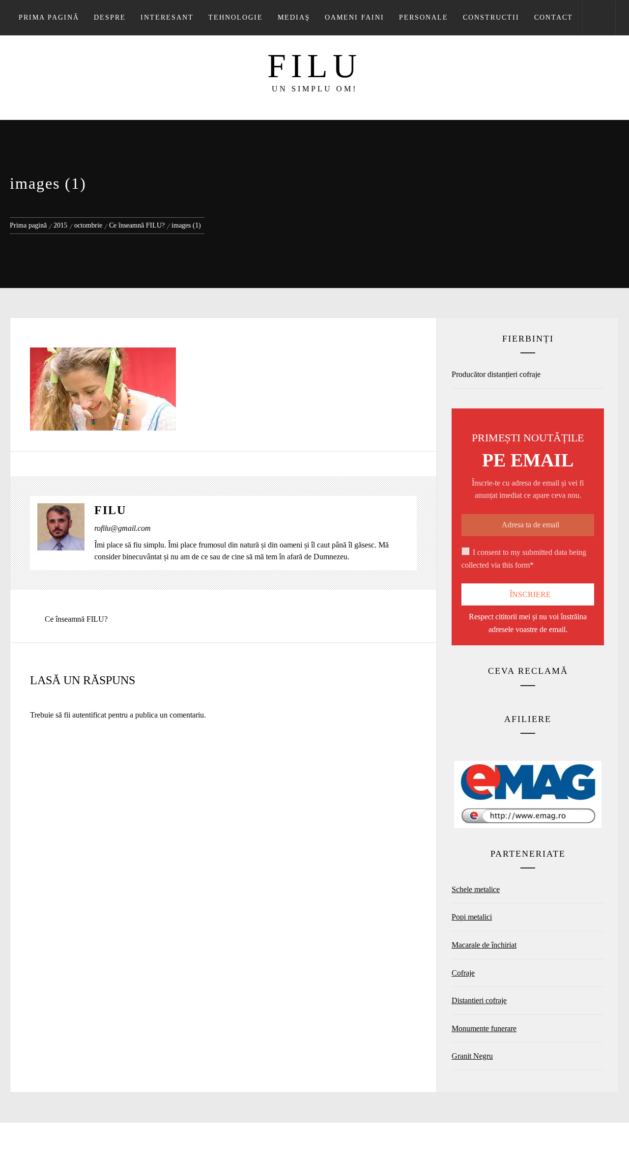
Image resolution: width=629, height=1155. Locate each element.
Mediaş (294, 17)
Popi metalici (472, 917)
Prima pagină (49, 17)
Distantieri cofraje (479, 1000)
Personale (423, 17)
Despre (110, 17)
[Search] (599, 17)
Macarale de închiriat (484, 945)
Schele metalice (476, 889)
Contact (553, 17)
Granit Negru (472, 1056)
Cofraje (463, 973)
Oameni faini (354, 17)
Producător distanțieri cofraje (496, 374)
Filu (314, 66)
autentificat (89, 715)
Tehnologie (235, 17)
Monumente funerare (484, 1028)
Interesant (167, 17)
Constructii (491, 17)
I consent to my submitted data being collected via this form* (523, 558)
